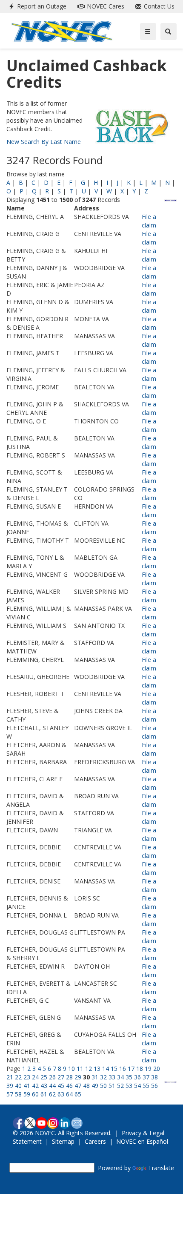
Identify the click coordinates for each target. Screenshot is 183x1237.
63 (60, 1094)
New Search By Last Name (43, 142)
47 (77, 1086)
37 (146, 1077)
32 (103, 1077)
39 (9, 1086)
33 (112, 1077)
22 (18, 1077)
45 (60, 1086)
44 (52, 1086)
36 (137, 1077)
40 (18, 1086)
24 (35, 1077)
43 (43, 1086)
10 (71, 1068)
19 (148, 1068)
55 (146, 1086)
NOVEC (104, 6)
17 (131, 1068)
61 (43, 1094)
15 (114, 1068)
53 (129, 1086)
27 (60, 1077)
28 (69, 1077)
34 (120, 1077)
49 (95, 1086)
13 (97, 1068)
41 (26, 1086)
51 (112, 1086)
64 (69, 1094)
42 (35, 1086)
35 (129, 1077)
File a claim (149, 221)
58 (18, 1094)
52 (120, 1086)
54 (137, 1086)
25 (43, 1077)
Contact (158, 6)
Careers (95, 1141)
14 (105, 1068)
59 (26, 1094)
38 (154, 1077)
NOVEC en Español (142, 1141)
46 (69, 1086)
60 (35, 1094)
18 (139, 1068)
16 (122, 1068)
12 (88, 1068)
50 (103, 1086)
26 (52, 1077)
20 (156, 1068)
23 (26, 1077)
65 (77, 1094)
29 (77, 1077)
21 (9, 1077)
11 (80, 1068)
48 (86, 1086)
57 (9, 1094)
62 (52, 1094)
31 (95, 1077)
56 (154, 1086)
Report (40, 6)
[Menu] (148, 31)
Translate (161, 1168)
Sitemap (63, 1141)
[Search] (168, 31)
